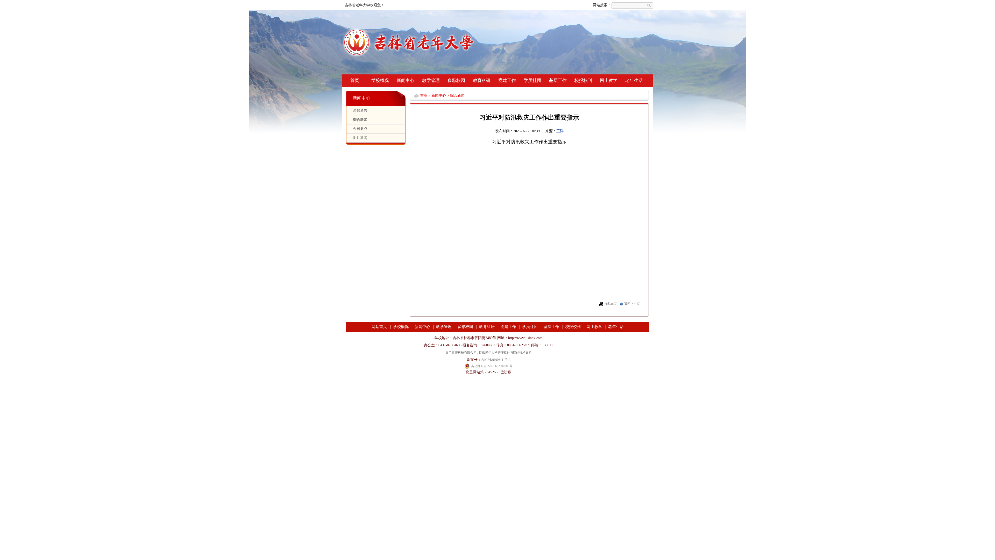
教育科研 (482, 80)
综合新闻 (360, 120)
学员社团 (532, 80)
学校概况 (380, 80)
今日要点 (360, 129)
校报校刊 (583, 80)
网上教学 (608, 80)
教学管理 (431, 80)
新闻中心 (405, 80)
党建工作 (507, 80)
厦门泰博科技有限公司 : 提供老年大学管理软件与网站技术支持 (488, 352)
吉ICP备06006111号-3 (495, 360)
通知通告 (360, 111)
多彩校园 (456, 80)
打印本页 (610, 304)
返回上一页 (632, 304)
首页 (354, 80)
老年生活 (634, 80)
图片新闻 (360, 138)
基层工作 (558, 80)
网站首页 (379, 327)
